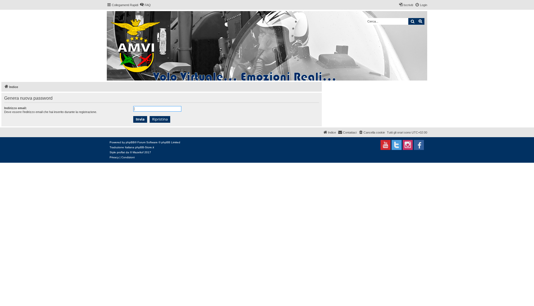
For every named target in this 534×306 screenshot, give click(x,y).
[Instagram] (408, 145)
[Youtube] (385, 145)
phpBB (130, 142)
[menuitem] (145, 5)
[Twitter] (397, 145)
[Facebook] (419, 145)
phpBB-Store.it (144, 147)
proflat (121, 152)
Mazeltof (138, 152)
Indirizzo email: (15, 108)
